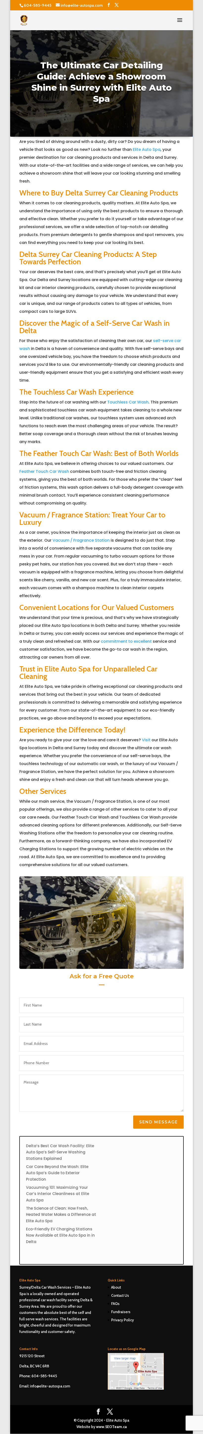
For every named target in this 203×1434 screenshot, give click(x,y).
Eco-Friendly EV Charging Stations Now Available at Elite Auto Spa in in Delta (60, 1235)
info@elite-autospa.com (50, 1386)
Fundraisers (120, 1312)
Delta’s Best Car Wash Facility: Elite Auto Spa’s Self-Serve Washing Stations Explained (60, 1152)
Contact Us (120, 1295)
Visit (146, 740)
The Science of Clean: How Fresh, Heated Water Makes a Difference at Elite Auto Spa (61, 1214)
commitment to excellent (126, 641)
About (116, 1287)
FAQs (115, 1303)
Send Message (158, 1122)
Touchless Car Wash (128, 402)
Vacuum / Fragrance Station (81, 540)
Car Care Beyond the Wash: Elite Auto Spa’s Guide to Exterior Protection (57, 1173)
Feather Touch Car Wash (44, 471)
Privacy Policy (122, 1320)
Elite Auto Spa (146, 149)
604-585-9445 (37, 5)
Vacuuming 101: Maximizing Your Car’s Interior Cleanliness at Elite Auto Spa (57, 1194)
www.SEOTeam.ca (111, 1427)
